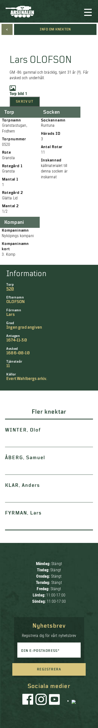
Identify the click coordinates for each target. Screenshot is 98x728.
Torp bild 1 (18, 93)
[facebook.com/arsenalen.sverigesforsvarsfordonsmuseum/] (28, 700)
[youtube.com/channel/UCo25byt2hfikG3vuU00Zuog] (54, 700)
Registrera (49, 669)
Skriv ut (24, 102)
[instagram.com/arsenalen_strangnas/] (41, 700)
